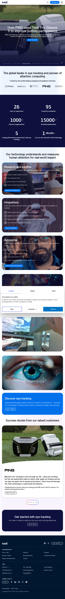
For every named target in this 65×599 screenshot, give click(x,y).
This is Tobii (5, 552)
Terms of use (14, 588)
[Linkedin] (15, 582)
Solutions (25, 552)
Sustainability (26, 573)
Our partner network (49, 555)
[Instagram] (19, 582)
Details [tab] (32, 291)
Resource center (6, 555)
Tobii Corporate (56, 543)
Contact (25, 558)
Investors (4, 567)
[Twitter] (23, 582)
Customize (31, 309)
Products (46, 552)
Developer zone (6, 573)
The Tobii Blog (27, 567)
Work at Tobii (47, 570)
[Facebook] (11, 582)
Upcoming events (28, 555)
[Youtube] (26, 582)
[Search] (48, 543)
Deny (11, 309)
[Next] (36, 502)
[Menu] (62, 2)
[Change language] (45, 543)
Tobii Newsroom (6, 570)
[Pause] (62, 63)
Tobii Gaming (47, 567)
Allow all (53, 309)
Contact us (54, 2)
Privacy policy (5, 588)
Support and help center (8, 558)
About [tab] (54, 291)
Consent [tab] (11, 291)
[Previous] (28, 502)
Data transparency (28, 570)
